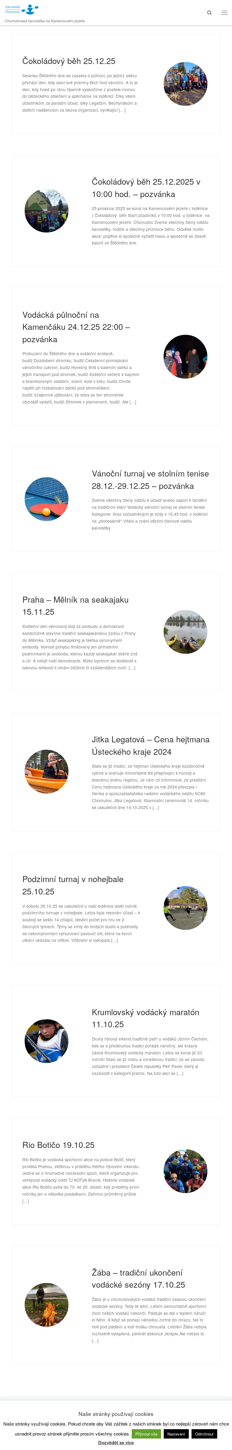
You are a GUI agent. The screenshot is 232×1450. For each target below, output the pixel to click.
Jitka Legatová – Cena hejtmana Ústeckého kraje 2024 (151, 745)
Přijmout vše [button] (146, 1434)
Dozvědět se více (116, 1442)
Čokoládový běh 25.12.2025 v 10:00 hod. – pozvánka (146, 187)
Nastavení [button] (176, 1434)
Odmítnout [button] (204, 1434)
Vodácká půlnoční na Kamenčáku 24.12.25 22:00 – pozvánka (76, 326)
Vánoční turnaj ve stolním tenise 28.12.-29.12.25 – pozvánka (150, 479)
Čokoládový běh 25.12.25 (68, 60)
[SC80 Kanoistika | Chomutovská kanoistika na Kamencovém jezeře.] (22, 8)
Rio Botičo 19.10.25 (58, 1144)
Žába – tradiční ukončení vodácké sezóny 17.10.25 (138, 1278)
